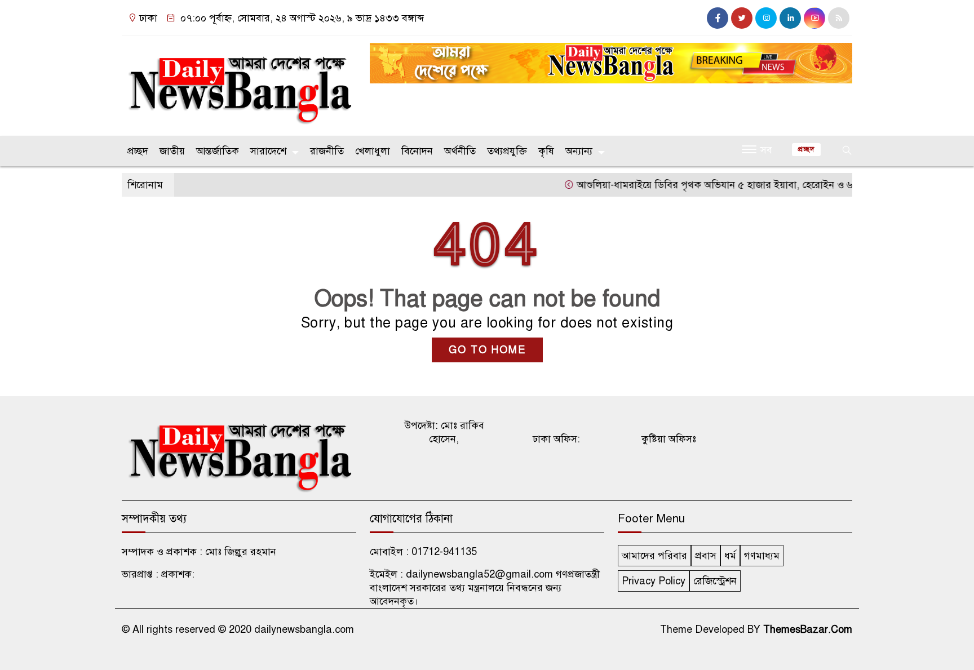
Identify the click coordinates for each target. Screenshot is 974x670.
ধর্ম (730, 555)
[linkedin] (790, 18)
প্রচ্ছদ (137, 151)
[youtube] (814, 18)
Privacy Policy (653, 581)
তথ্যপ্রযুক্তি (507, 151)
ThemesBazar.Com (807, 629)
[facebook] (717, 18)
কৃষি (546, 151)
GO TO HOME (487, 350)
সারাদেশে (268, 151)
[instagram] (766, 18)
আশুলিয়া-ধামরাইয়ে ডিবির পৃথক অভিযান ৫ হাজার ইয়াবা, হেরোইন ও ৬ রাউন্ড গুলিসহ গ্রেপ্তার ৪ (748, 185)
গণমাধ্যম (762, 555)
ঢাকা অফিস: (556, 439)
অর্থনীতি (460, 151)
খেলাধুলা (372, 151)
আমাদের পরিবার (654, 555)
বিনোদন (417, 151)
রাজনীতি (327, 151)
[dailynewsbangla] (239, 83)
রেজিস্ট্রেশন (715, 581)
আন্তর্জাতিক (217, 151)
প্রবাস (705, 555)
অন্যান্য (578, 151)
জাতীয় (172, 151)
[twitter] (741, 18)
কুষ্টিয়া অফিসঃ (668, 439)
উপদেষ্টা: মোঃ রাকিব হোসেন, (444, 432)
